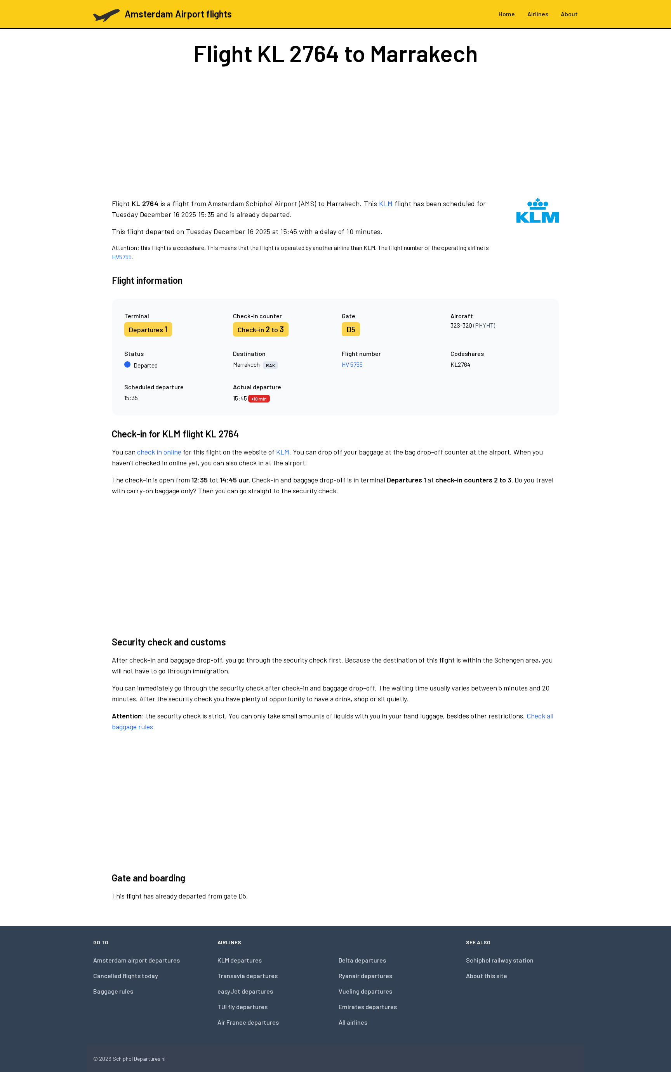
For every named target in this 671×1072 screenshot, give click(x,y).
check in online (159, 452)
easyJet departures (245, 991)
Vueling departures (365, 991)
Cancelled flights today (125, 975)
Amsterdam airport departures (136, 960)
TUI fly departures (242, 1006)
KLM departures (239, 960)
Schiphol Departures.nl (139, 1058)
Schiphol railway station (500, 960)
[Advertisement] (335, 131)
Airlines (537, 13)
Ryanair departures (365, 975)
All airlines (353, 1022)
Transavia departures (247, 975)
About (569, 13)
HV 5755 (352, 364)
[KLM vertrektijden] (537, 230)
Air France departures (248, 1022)
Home (507, 13)
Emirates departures (368, 1006)
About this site (486, 975)
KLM (386, 203)
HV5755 (122, 256)
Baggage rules (113, 991)
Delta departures (362, 960)
